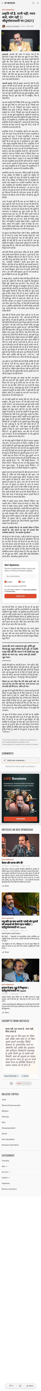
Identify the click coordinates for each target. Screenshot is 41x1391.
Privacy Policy (11, 591)
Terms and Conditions (30, 589)
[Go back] (2, 3)
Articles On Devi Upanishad (17, 829)
